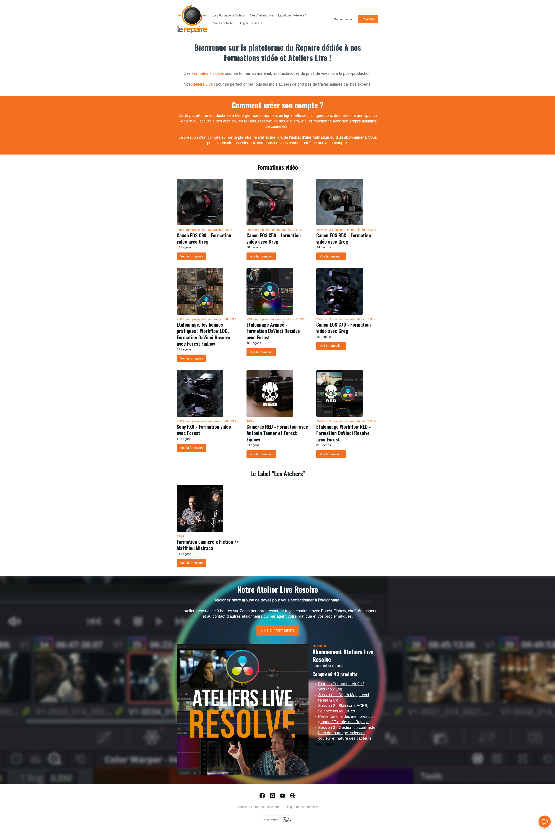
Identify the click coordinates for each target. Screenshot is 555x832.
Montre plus (324, 744)
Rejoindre (368, 19)
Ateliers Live (202, 84)
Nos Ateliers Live (261, 15)
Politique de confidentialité (302, 807)
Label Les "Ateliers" (292, 15)
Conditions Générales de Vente (257, 807)
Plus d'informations (277, 630)
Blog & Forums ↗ (251, 23)
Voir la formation (191, 256)
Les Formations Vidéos (229, 15)
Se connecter (343, 19)
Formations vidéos (208, 73)
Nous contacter (223, 23)
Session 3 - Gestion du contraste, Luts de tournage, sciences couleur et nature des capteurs (347, 733)
